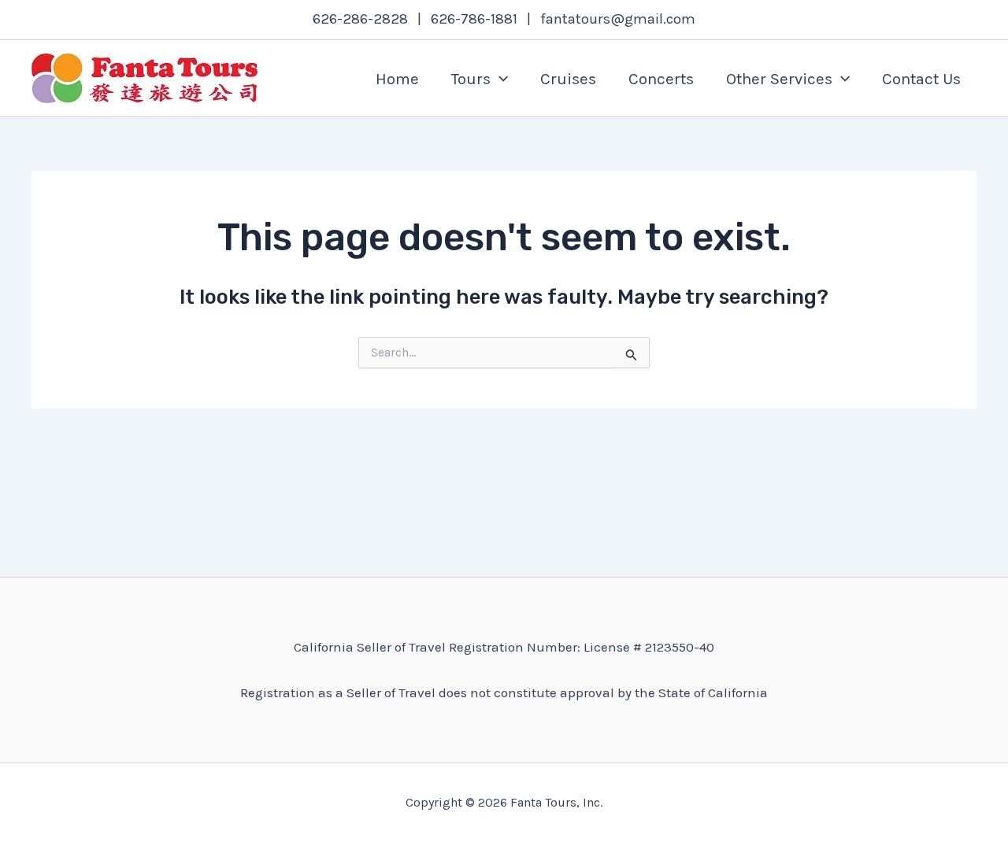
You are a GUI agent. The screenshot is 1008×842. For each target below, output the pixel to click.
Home (397, 78)
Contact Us (921, 78)
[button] (499, 78)
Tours (471, 78)
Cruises (568, 78)
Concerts (661, 78)
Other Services (779, 78)
